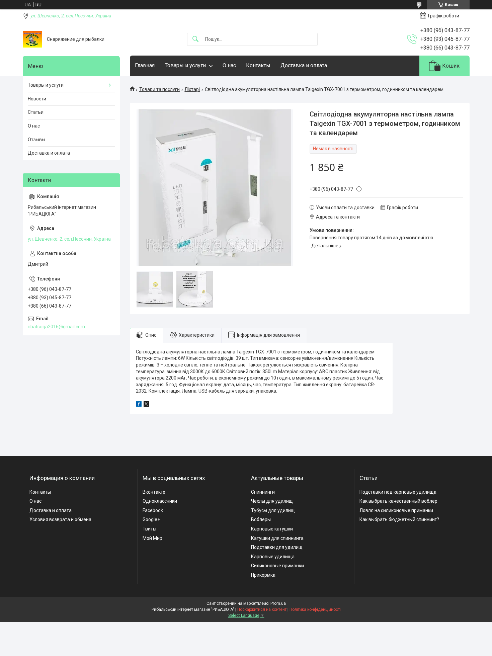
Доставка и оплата (303, 65)
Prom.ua (278, 603)
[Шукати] (195, 39)
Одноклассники (160, 501)
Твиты (149, 528)
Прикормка (263, 575)
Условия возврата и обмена (60, 519)
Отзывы (36, 139)
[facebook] (139, 405)
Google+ (151, 519)
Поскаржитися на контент (261, 609)
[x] (146, 405)
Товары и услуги (185, 65)
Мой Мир (152, 538)
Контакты (258, 65)
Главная (145, 65)
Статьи (36, 112)
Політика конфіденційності (315, 609)
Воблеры (261, 519)
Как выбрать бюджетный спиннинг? (399, 519)
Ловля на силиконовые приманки (396, 510)
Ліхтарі (192, 89)
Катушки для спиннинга (277, 538)
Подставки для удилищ (277, 547)
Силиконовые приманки (277, 565)
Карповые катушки (272, 528)
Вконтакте (154, 492)
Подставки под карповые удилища (397, 492)
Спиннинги (263, 492)
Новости (37, 98)
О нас (229, 65)
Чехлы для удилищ (272, 501)
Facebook (153, 510)
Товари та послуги (159, 89)
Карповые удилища (273, 556)
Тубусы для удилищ (273, 510)
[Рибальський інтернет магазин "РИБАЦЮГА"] (32, 39)
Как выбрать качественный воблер (398, 501)
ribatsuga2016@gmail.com (56, 326)
